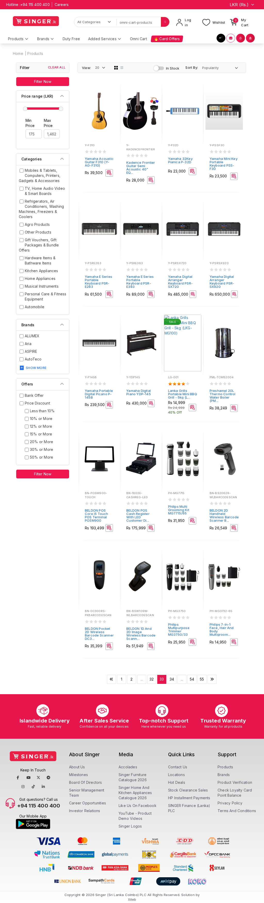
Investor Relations (84, 811)
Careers (62, 4)
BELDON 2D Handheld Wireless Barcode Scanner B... (224, 515)
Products (35, 53)
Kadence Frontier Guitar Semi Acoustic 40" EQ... (140, 167)
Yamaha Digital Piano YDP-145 (138, 392)
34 (172, 679)
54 (192, 679)
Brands (224, 774)
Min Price (30, 123)
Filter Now (43, 81)
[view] (113, 104)
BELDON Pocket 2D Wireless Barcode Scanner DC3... (99, 633)
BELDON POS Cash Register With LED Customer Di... (138, 515)
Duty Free (71, 39)
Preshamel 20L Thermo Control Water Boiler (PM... (223, 396)
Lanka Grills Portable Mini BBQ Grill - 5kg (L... (182, 394)
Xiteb (132, 899)
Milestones (78, 774)
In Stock (172, 68)
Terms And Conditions (237, 811)
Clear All (56, 67)
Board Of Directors (85, 782)
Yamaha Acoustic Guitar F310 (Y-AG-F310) (99, 162)
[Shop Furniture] (230, 38)
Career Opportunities (87, 803)
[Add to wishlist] (113, 90)
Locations (176, 774)
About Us (77, 767)
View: (86, 68)
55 (202, 679)
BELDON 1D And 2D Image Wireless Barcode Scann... (140, 633)
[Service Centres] (250, 38)
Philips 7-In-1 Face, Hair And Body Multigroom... (222, 629)
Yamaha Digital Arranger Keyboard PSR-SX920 (222, 281)
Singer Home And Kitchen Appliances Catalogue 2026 (135, 792)
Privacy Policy (230, 803)
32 (152, 679)
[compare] (113, 97)
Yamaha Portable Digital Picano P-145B (99, 394)
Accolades (128, 767)
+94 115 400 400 (35, 4)
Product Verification (235, 782)
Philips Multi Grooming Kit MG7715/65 (178, 509)
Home (18, 53)
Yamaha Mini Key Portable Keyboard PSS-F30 (223, 164)
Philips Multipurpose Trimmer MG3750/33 (178, 629)
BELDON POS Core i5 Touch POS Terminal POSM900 (96, 515)
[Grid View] (116, 68)
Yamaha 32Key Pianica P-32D (180, 160)
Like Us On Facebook (137, 805)
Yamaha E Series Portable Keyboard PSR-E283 (98, 281)
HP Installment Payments (189, 798)
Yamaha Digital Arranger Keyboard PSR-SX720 (180, 281)
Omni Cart (138, 39)
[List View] (122, 68)
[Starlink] (221, 38)
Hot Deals (176, 782)
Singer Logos (130, 826)
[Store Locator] (240, 38)
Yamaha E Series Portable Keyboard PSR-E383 (140, 281)
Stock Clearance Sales (188, 790)
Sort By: (191, 67)
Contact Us (177, 767)
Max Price (48, 123)
